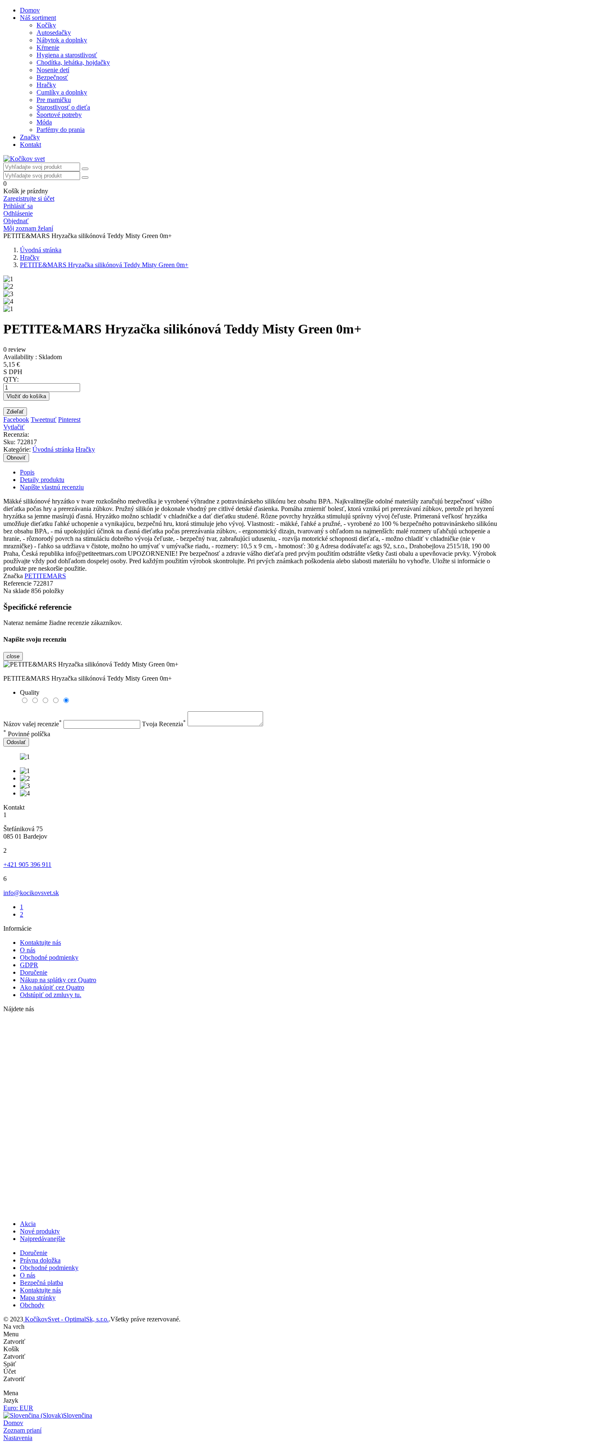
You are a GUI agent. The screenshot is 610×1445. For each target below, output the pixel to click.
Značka (13, 575)
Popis (27, 472)
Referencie (18, 583)
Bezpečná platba (41, 1282)
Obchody (32, 1305)
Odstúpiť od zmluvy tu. (50, 994)
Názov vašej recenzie (32, 723)
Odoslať (16, 742)
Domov (30, 10)
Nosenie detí (53, 69)
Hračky (46, 84)
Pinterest (69, 419)
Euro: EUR (18, 1407)
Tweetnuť (43, 419)
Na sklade (16, 590)
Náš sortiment (38, 17)
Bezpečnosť (52, 77)
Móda (44, 122)
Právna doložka (40, 1260)
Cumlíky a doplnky (62, 92)
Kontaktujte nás (40, 942)
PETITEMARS (45, 575)
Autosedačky (54, 32)
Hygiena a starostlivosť (67, 54)
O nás (27, 950)
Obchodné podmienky (49, 957)
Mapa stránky (38, 1297)
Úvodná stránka (53, 449)
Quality (29, 692)
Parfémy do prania (61, 129)
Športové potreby (59, 114)
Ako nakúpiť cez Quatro (52, 987)
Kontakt (30, 144)
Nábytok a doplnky (62, 40)
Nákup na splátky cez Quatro (58, 979)
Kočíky (46, 25)
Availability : (20, 356)
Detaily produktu (42, 479)
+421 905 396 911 (27, 864)
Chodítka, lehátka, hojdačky (73, 62)
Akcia (28, 1223)
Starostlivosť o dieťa (63, 107)
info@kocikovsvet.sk (31, 892)
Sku (8, 441)
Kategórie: (17, 449)
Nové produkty (40, 1231)
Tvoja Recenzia (164, 723)
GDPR (29, 964)
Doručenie (33, 972)
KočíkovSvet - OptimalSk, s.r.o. (66, 1319)
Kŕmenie (48, 47)
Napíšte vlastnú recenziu (52, 487)
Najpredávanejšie (42, 1238)
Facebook (16, 419)
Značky (30, 137)
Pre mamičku (54, 99)
